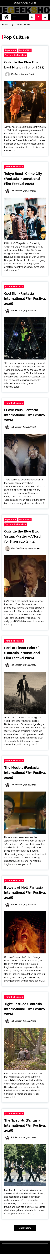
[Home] (6, 17)
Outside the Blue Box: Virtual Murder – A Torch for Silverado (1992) (23, 536)
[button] (32, 17)
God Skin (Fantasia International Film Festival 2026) (25, 298)
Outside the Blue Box (15, 55)
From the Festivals (14, 166)
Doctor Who (25, 50)
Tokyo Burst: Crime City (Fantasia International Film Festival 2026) (23, 179)
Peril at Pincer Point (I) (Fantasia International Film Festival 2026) (22, 653)
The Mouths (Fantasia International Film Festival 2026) (25, 773)
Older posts (25, 1228)
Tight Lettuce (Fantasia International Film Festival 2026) (25, 1009)
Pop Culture (10, 50)
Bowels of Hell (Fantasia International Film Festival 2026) (25, 892)
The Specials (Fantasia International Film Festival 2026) (25, 1125)
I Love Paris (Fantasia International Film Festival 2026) (25, 415)
